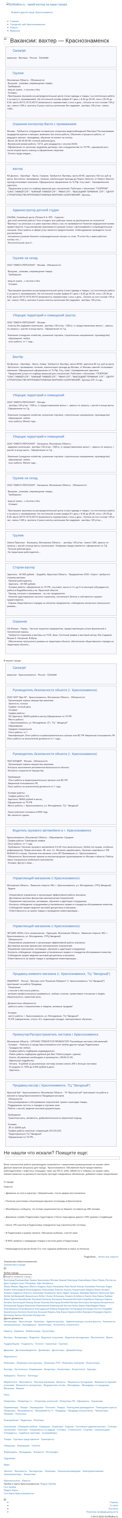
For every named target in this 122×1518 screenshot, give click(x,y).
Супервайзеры (49, 1432)
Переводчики (36, 1407)
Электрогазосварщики (68, 1470)
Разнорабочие (11, 1420)
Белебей (65, 1302)
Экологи (8, 1470)
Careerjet (19, 50)
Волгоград (9, 1280)
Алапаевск (90, 1286)
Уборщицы (9, 1445)
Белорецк (95, 1302)
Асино (49, 1295)
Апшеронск (50, 1292)
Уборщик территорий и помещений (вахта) (44, 315)
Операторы (10, 1400)
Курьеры (91, 1369)
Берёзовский (43, 1305)
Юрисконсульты (12, 1480)
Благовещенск (11, 1308)
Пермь (101, 1280)
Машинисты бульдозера (80, 1381)
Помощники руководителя (80, 1407)
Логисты (21, 1375)
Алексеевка (48, 1289)
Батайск (8, 1302)
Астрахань (58, 1295)
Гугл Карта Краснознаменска (19, 1493)
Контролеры (63, 1369)
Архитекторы (44, 1324)
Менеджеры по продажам (95, 1385)
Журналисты (10, 1356)
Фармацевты (10, 1451)
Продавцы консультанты (80, 1410)
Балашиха (57, 1299)
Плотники (50, 1407)
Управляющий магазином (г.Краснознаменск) (46, 878)
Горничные (51, 1343)
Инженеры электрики (73, 1362)
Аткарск (69, 1295)
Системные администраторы (91, 1426)
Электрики (50, 1470)
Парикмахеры (11, 1407)
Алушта (68, 1289)
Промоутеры (101, 1410)
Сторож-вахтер (24, 567)
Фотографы (52, 1451)
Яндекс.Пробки (48, 1483)
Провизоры (9, 1410)
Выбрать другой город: (32, 12)
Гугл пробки (10, 1486)
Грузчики (63, 1343)
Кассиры (8, 1369)
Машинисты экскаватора (29, 1385)
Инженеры (9, 1362)
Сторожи (87, 1429)
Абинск (33, 1286)
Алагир (80, 1286)
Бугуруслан (39, 1315)
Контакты (113, 1508)
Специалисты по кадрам (42, 1429)
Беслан (68, 1305)
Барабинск (89, 1299)
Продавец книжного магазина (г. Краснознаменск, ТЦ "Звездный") (61, 973)
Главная (114, 1502)
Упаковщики (23, 1445)
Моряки (20, 1388)
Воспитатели (97, 1337)
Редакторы (26, 1420)
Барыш (108, 1299)
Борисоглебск (75, 1311)
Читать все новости (108, 1256)
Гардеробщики (11, 1343)
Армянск (94, 1292)
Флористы (39, 1451)
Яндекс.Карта (11, 1490)
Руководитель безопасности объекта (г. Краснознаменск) (55, 689)
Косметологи (78, 1369)
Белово (74, 1302)
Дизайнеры (44, 1350)
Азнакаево (58, 1286)
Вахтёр (18, 356)
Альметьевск (78, 1289)
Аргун (59, 1292)
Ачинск (88, 1295)
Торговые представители (26, 1439)
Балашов (68, 1299)
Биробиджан (92, 1305)
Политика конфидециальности (102, 1511)
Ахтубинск (78, 1295)
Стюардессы (10, 1432)
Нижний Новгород (68, 1280)
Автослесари (25, 1321)
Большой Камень (47, 1311)
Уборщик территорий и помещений (38, 395)
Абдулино (24, 1286)
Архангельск (31, 1295)
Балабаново (25, 1299)
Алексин (59, 1289)
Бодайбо (107, 1308)
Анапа (97, 1289)
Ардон (66, 1292)
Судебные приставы (29, 1432)
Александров (18, 1289)
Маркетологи (10, 1381)
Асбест (42, 1295)
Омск (94, 1280)
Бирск (102, 1305)
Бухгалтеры (48, 1330)
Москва (54, 1280)
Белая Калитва (42, 1302)
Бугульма (28, 1315)
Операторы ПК (67, 1400)
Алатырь (100, 1286)
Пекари (24, 1407)
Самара (14, 1283)
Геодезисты (27, 1343)
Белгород (55, 1302)
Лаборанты (9, 1375)
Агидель (41, 1286)
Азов (66, 1286)
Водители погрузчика (52, 1337)
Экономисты (20, 1470)
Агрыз (49, 1286)
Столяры (61, 1429)
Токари (7, 1439)
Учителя (35, 1445)
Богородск (88, 1308)
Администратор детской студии (36, 210)
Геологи (39, 1343)
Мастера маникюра (44, 1381)
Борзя (64, 1311)
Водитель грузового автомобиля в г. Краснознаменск (52, 830)
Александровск (33, 1289)
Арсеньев (104, 1292)
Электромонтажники (92, 1470)
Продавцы (60, 1410)
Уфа (39, 1283)
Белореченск (107, 1302)
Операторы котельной (46, 1400)
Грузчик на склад (25, 257)
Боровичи (88, 1311)
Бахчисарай (19, 1302)
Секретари (57, 1426)
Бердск (20, 1305)
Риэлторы (39, 1420)
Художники (9, 1458)
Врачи (109, 1337)
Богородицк (76, 1308)
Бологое (22, 1311)
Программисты (25, 1410)
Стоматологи (74, 1429)
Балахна (46, 1299)
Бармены (19, 1330)
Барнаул (99, 1299)
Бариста (8, 1330)
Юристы (26, 1480)
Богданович (64, 1308)
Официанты (83, 1400)
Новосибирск (84, 1280)
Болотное (32, 1311)
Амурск (90, 1289)
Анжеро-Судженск (13, 1292)
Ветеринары (21, 1337)
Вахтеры (8, 1337)
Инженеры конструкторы (29, 1362)
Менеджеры (74, 1385)
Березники (30, 1305)
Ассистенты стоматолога (66, 1324)
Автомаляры (10, 1321)
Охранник (20, 621)
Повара (61, 1407)
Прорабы (8, 1413)
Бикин (82, 1305)
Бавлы (100, 1295)
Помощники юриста (106, 1407)
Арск (112, 1292)
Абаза (7, 1286)
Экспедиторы (36, 1470)
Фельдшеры (25, 1451)
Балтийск (78, 1299)
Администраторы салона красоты (83, 1321)
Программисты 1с (44, 1410)
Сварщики (44, 1426)
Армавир (84, 1292)
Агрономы (39, 1321)
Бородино (98, 1311)
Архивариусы (29, 1324)
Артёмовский (17, 1295)
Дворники (9, 1350)
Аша (94, 1295)
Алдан (109, 1286)
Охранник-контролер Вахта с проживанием (44, 123)
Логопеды (33, 1375)
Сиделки (69, 1426)
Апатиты (27, 1292)
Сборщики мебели (27, 1426)
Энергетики (29, 1474)
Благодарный (42, 1308)
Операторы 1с (25, 1400)
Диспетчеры (58, 1350)
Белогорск (84, 1302)
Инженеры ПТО (52, 1362)
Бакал (7, 1299)
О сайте (114, 1505)
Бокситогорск (10, 1311)
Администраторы (55, 1321)
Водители (34, 1337)
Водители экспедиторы (77, 1337)
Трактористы (47, 1439)
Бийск (75, 1305)
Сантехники (10, 1426)
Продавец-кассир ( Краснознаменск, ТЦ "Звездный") (51, 1085)
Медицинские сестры (55, 1385)
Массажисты (25, 1381)
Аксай (73, 1286)
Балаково (37, 1299)
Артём (7, 1295)
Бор (58, 1311)
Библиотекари (33, 1330)
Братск (107, 1311)
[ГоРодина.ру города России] (61, 1499)
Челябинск (47, 1283)
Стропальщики (102, 1429)
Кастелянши (21, 1369)
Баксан (14, 1299)
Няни (6, 1394)
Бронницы (9, 1315)
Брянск (18, 1315)
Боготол (98, 1308)
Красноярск (44, 1280)
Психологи (20, 1413)
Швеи (7, 1464)
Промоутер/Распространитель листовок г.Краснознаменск (55, 1034)
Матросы (61, 1381)
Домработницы (74, 1350)
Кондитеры (49, 1369)
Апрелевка (38, 1292)
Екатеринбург (22, 1280)
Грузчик (18, 72)
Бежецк (29, 1302)
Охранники (97, 1400)
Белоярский (10, 1305)
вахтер (18, 168)
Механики (9, 1388)
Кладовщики (35, 1369)
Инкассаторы (93, 1362)
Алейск (7, 1289)
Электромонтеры (13, 1474)
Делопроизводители (26, 1350)
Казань (33, 1280)
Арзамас (74, 1292)
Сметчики (22, 1429)
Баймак (108, 1295)
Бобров (53, 1308)
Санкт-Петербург (27, 1283)
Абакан (14, 1286)
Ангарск (105, 1289)
